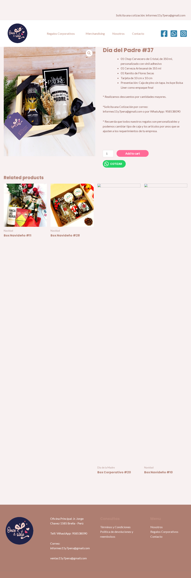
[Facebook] (164, 33)
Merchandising (95, 33)
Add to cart (132, 153)
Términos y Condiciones (115, 527)
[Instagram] (183, 33)
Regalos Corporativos (61, 33)
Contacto (138, 33)
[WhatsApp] (174, 33)
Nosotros (118, 33)
